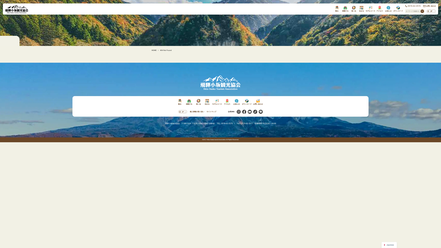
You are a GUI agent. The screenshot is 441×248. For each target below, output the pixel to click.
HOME (154, 50)
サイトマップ (211, 112)
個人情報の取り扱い (197, 112)
